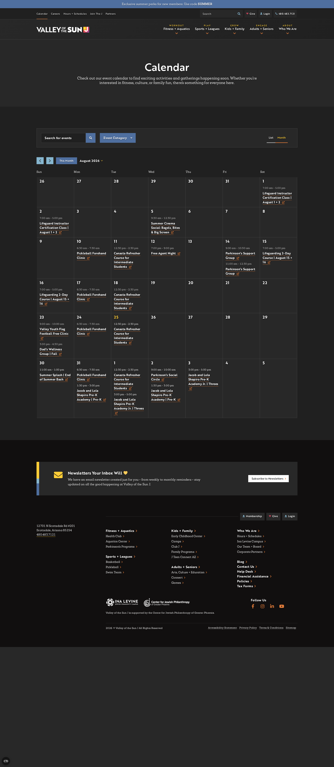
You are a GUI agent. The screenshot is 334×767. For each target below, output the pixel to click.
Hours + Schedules (75, 14)
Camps (176, 541)
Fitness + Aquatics (120, 530)
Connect (177, 577)
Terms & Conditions (271, 628)
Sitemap (291, 628)
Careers (55, 14)
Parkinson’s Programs (120, 546)
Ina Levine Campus (250, 541)
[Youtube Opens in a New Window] (282, 606)
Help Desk (245, 571)
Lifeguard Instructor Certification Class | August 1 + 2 (277, 197)
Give (252, 13)
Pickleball (112, 567)
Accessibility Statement (222, 628)
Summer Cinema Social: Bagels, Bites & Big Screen (165, 227)
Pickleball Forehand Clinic (91, 255)
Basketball (113, 562)
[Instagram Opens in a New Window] (262, 606)
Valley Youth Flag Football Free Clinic (54, 331)
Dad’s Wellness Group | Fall (51, 351)
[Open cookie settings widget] (6, 761)
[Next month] (49, 160)
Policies (243, 581)
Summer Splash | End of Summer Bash (55, 377)
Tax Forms (245, 586)
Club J (175, 546)
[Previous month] (40, 160)
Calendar (42, 14)
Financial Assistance (253, 576)
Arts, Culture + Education (187, 572)
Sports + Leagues (119, 556)
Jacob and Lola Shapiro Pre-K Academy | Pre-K (89, 395)
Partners (111, 14)
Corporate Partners (250, 552)
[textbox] (115, 137)
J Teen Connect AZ (183, 557)
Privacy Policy (248, 628)
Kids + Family (182, 530)
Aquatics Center (116, 541)
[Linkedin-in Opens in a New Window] (272, 606)
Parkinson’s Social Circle (164, 377)
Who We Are (247, 530)
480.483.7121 (287, 13)
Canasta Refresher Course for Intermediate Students (127, 260)
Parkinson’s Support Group (240, 255)
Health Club (114, 536)
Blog (240, 561)
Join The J (96, 14)
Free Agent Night (164, 253)
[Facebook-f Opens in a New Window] (253, 606)
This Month (66, 161)
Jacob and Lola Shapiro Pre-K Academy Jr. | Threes (129, 404)
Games (176, 583)
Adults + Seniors (184, 566)
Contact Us (245, 566)
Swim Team (113, 572)
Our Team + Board (249, 546)
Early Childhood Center (186, 536)
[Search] (239, 14)
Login (267, 13)
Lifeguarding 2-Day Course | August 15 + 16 (277, 257)
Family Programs (182, 552)
